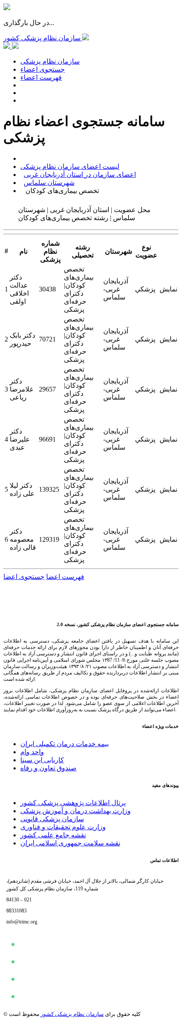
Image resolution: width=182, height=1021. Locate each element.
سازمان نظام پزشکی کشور (72, 1014)
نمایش (168, 289)
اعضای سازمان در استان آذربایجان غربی (80, 174)
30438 (47, 289)
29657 (47, 389)
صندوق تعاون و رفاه (48, 768)
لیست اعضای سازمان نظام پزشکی (69, 166)
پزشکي (145, 289)
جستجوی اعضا (23, 576)
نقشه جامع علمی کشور (53, 835)
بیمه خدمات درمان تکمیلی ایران (64, 743)
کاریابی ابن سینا (42, 760)
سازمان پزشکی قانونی (52, 818)
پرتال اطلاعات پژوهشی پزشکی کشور (73, 802)
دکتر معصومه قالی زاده (23, 539)
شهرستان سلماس (49, 182)
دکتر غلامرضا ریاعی (21, 389)
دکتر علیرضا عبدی (20, 439)
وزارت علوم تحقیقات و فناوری (63, 827)
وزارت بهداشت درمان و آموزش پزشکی (75, 810)
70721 (47, 339)
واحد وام (32, 751)
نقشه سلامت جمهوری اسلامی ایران (70, 843)
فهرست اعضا (65, 576)
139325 (49, 489)
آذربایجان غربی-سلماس (115, 289)
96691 (47, 439)
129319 (49, 539)
